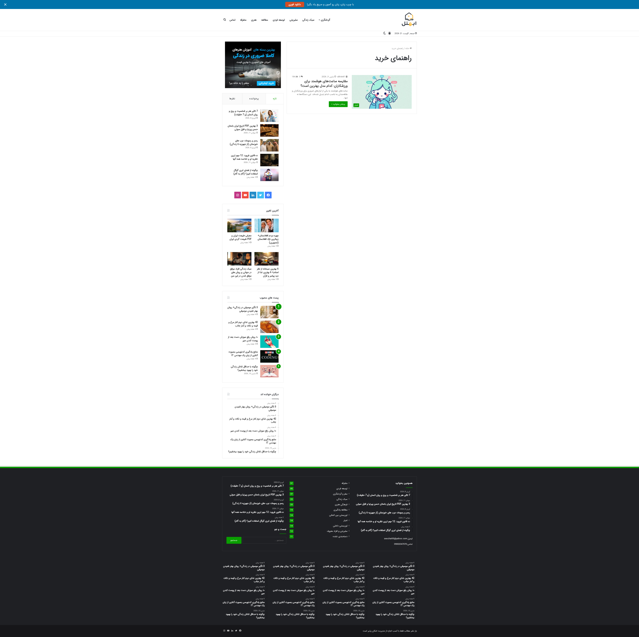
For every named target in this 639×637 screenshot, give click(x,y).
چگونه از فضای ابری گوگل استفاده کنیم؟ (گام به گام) (245, 172)
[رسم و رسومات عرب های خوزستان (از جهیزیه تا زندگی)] (269, 145)
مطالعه (264, 20)
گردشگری (325, 20)
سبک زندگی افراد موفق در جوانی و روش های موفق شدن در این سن (240, 272)
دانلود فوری (295, 4)
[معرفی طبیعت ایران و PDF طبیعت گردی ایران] (239, 225)
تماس (232, 20)
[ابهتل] (409, 19)
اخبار (345, 520)
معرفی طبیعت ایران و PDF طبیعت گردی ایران (240, 237)
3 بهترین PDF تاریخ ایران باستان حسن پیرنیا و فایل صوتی (243, 127)
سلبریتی (294, 20)
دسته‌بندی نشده (340, 536)
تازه (275, 99)
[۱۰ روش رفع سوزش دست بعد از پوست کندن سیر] (269, 341)
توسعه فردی (279, 20)
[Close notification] (5, 4)
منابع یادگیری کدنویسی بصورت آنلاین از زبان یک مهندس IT (243, 353)
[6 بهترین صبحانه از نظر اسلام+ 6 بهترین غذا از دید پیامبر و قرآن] (266, 259)
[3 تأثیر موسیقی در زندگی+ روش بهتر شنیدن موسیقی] (269, 312)
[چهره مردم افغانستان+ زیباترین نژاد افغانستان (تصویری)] (266, 225)
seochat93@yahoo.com (395, 538)
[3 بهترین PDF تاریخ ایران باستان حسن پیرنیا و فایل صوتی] (269, 130)
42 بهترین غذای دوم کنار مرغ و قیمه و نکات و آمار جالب (243, 324)
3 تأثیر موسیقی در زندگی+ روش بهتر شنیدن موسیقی (242, 309)
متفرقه (243, 20)
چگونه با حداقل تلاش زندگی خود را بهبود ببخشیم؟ (244, 368)
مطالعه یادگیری (340, 510)
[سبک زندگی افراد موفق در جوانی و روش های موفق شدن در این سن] (239, 259)
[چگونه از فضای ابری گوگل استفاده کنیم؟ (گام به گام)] (269, 175)
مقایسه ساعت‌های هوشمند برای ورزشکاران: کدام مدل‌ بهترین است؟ (324, 83)
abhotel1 (341, 76)
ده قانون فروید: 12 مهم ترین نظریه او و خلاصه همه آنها (244, 157)
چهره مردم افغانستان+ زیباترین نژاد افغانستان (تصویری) (268, 239)
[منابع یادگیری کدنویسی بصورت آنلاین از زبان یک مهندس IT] (269, 356)
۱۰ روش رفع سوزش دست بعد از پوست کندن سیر (243, 338)
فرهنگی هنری (341, 504)
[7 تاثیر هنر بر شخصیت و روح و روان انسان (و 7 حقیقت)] (269, 115)
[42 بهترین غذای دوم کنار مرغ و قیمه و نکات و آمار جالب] (269, 327)
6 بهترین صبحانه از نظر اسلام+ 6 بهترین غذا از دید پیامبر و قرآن (268, 272)
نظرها (232, 99)
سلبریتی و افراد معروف (337, 531)
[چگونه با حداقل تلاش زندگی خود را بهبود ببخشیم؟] (269, 371)
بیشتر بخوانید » (338, 104)
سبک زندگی (308, 20)
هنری (254, 20)
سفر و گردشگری (340, 494)
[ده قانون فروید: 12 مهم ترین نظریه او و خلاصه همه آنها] (269, 160)
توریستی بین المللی (338, 515)
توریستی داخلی (340, 526)
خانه (407, 48)
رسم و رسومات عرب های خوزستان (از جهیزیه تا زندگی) (244, 142)
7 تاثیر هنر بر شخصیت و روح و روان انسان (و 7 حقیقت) (243, 112)
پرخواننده (254, 99)
